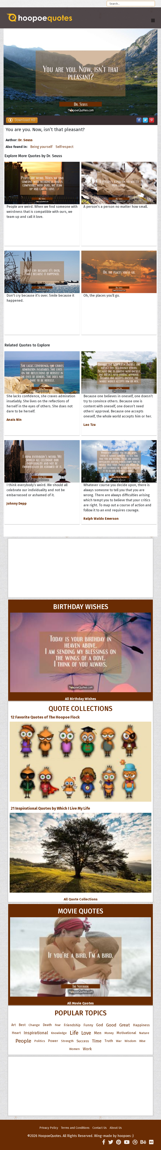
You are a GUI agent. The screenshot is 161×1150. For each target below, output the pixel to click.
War (119, 1041)
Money (109, 1033)
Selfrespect (64, 147)
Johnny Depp (16, 503)
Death (47, 1025)
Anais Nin (14, 420)
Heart (16, 1033)
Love (86, 1033)
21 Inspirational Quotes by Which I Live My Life (50, 808)
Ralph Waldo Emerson (101, 519)
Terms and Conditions (75, 1128)
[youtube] (127, 1142)
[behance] (143, 1142)
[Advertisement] (80, 568)
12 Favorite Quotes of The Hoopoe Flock (45, 717)
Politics (39, 1041)
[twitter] (110, 1142)
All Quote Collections (80, 899)
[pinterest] (118, 1142)
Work (87, 1049)
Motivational (126, 1033)
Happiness (141, 1025)
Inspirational (36, 1032)
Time (96, 1040)
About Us (116, 1128)
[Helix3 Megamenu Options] (153, 21)
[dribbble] (135, 1142)
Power (53, 1041)
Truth (108, 1041)
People (23, 1041)
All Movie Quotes (80, 1003)
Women (74, 1049)
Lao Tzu (89, 425)
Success (83, 1041)
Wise (142, 1041)
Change (34, 1025)
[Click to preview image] (80, 72)
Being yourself (41, 147)
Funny (88, 1025)
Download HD (25, 120)
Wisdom (130, 1041)
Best (22, 1025)
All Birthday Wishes (80, 699)
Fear (58, 1025)
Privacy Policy (48, 1128)
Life (74, 1033)
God (99, 1025)
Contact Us (99, 1128)
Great (124, 1025)
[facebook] (103, 1142)
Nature (144, 1033)
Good (111, 1025)
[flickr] (151, 1142)
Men (97, 1033)
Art (13, 1025)
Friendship (72, 1025)
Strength (67, 1041)
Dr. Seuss (25, 140)
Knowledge (59, 1033)
